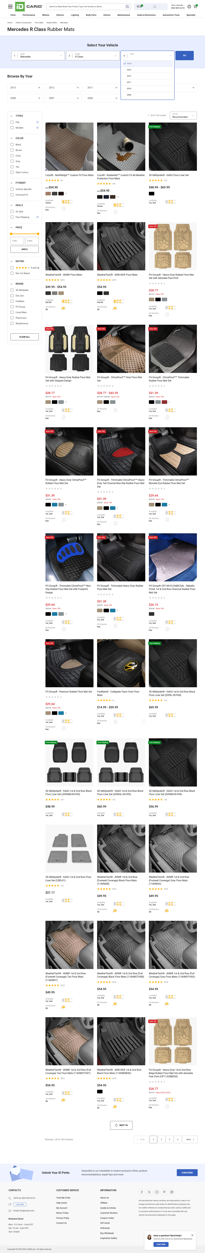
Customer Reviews (109, 1213)
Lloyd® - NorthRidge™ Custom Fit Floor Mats (69, 175)
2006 (90, 98)
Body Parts (91, 15)
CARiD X (149, 1192)
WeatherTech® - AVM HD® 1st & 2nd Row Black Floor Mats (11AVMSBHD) (119, 1071)
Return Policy (62, 1213)
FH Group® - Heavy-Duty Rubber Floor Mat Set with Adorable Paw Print (171, 276)
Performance (29, 15)
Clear (18, 155)
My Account (61, 1208)
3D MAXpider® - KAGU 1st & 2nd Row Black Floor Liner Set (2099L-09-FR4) (172, 693)
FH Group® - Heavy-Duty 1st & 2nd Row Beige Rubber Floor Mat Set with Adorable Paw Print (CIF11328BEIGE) (171, 1073)
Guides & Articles (108, 1208)
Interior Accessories (23, 23)
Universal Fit (22, 194)
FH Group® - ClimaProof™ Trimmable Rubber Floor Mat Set (169, 379)
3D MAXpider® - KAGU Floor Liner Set (169, 175)
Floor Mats (39, 23)
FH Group (20, 306)
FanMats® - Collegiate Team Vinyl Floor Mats (118, 693)
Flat (17, 122)
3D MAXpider (22, 290)
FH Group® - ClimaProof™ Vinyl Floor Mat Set (119, 379)
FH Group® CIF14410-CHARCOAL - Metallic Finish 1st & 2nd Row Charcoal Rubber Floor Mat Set (172, 589)
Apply (24, 249)
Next (189, 1139)
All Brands (105, 1228)
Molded (19, 127)
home (9, 23)
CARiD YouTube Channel (157, 1192)
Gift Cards (105, 1223)
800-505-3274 (177, 8)
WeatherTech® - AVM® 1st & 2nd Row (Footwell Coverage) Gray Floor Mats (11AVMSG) (169, 880)
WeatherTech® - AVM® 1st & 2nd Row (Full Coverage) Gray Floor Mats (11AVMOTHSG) (172, 975)
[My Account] (189, 6)
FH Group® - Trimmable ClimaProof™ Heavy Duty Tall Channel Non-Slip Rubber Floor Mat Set (121, 483)
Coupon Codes (107, 1218)
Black (18, 144)
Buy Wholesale (107, 1233)
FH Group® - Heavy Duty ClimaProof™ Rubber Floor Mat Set (65, 481)
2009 (167, 87)
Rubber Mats (52, 23)
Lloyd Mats (21, 312)
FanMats (20, 301)
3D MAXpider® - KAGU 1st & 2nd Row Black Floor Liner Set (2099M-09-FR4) (172, 793)
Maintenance (124, 15)
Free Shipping (22, 217)
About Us (104, 1198)
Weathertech (22, 323)
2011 (90, 87)
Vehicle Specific (24, 189)
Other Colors (22, 172)
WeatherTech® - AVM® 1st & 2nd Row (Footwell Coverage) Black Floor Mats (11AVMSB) (117, 880)
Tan (17, 167)
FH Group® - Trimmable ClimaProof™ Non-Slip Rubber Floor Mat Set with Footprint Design (68, 589)
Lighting (75, 15)
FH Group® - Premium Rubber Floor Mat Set (68, 691)
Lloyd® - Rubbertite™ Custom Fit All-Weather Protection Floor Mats (121, 177)
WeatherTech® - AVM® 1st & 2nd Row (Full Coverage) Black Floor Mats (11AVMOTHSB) (120, 975)
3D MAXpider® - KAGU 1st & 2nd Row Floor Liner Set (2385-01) (68, 879)
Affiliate (103, 1203)
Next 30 (123, 1125)
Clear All (24, 337)
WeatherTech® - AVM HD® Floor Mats (117, 274)
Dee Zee (20, 295)
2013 (13, 87)
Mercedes (64, 23)
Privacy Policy (62, 1218)
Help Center (61, 1203)
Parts (13, 15)
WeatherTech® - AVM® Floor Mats (63, 274)
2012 (51, 87)
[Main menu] (10, 6)
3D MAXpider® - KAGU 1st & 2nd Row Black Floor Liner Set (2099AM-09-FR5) (68, 793)
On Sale (19, 211)
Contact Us (61, 1223)
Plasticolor (21, 318)
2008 (13, 98)
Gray (18, 161)
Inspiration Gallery (108, 1238)
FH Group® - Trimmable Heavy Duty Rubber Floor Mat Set (120, 587)
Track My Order (63, 1198)
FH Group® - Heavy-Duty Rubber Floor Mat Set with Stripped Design (67, 379)
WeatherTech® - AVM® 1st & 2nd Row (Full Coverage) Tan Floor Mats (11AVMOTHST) (68, 1071)
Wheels (45, 15)
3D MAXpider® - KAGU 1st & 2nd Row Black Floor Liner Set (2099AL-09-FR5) (120, 793)
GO (184, 55)
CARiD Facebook (142, 1192)
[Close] (192, 1235)
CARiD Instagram (172, 1192)
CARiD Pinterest (164, 1192)
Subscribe (187, 1172)
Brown (19, 150)
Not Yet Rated (23, 273)
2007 (51, 98)
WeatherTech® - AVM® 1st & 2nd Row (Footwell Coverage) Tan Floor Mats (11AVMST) (65, 977)
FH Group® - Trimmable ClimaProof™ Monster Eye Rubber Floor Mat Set (169, 481)
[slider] (11, 234)
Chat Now (161, 1244)
